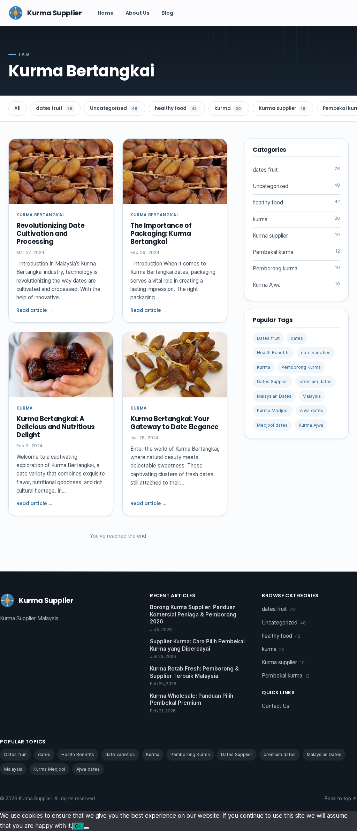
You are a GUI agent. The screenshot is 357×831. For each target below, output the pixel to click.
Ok (78, 826)
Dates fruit (268, 338)
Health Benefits (273, 352)
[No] (86, 828)
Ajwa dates (311, 410)
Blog (167, 12)
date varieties (316, 352)
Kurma (263, 367)
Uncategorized (113, 108)
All (17, 108)
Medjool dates (272, 425)
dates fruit (54, 108)
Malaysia (312, 396)
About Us (138, 12)
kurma (227, 108)
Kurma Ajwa (296, 284)
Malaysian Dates (274, 396)
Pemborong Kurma (301, 367)
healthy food (176, 108)
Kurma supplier (282, 108)
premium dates (315, 381)
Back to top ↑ (341, 798)
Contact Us (275, 706)
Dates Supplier (272, 381)
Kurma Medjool (273, 410)
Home (106, 12)
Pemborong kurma (296, 268)
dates (297, 338)
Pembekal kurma (296, 251)
